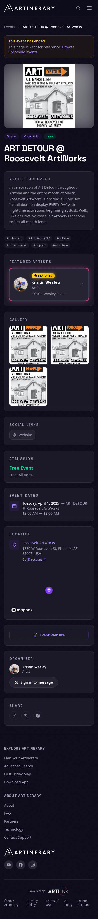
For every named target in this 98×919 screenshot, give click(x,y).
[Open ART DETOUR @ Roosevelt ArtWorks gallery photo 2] (70, 345)
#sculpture (60, 245)
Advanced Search (18, 766)
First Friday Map (17, 774)
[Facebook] (20, 864)
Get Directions (32, 560)
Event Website (52, 635)
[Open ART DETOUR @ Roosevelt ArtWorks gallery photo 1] (28, 345)
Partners (11, 821)
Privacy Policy (33, 903)
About (9, 805)
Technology (13, 829)
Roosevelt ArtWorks (38, 542)
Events (9, 26)
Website (25, 434)
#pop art (40, 245)
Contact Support (17, 837)
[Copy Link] (13, 715)
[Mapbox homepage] (22, 610)
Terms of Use (52, 903)
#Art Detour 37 (39, 238)
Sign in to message (37, 682)
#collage (63, 238)
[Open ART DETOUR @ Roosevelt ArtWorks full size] (49, 96)
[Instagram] (32, 864)
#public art (14, 238)
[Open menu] (89, 8)
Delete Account (83, 903)
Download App (16, 782)
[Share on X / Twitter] (25, 715)
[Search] (78, 8)
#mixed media (17, 245)
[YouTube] (8, 864)
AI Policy (68, 903)
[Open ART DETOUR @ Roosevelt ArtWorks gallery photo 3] (28, 386)
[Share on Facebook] (37, 715)
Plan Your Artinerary (21, 758)
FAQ (7, 813)
